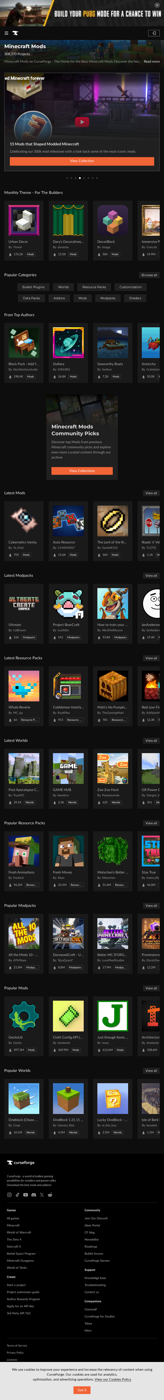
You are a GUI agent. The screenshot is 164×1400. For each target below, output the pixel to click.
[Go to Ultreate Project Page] (24, 614)
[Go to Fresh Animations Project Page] (24, 861)
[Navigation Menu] (6, 33)
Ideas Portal (92, 1225)
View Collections (82, 471)
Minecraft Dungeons (20, 1260)
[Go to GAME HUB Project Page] (68, 779)
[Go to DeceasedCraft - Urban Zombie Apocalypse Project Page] (68, 944)
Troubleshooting (95, 1285)
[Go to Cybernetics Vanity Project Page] (24, 531)
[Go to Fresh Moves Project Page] (68, 861)
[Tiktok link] (17, 1194)
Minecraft (13, 1225)
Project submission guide (23, 1292)
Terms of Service (17, 1345)
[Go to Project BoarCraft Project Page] (68, 614)
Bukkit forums (94, 1253)
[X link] (41, 1194)
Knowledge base (95, 1278)
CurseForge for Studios (100, 1316)
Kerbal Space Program (21, 1253)
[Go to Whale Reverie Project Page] (24, 696)
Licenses (12, 1360)
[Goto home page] (15, 33)
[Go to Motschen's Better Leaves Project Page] (112, 861)
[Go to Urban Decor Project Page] (24, 231)
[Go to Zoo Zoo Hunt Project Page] (112, 779)
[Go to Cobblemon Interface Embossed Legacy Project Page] (68, 696)
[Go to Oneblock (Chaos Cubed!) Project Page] (24, 1109)
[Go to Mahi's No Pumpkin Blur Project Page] (112, 696)
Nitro (88, 1330)
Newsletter (92, 1239)
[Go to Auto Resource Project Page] (68, 531)
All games (13, 1218)
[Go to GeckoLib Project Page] (24, 1026)
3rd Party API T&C (19, 1313)
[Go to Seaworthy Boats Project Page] (112, 353)
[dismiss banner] (157, 5)
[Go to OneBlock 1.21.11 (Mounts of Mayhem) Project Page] (68, 1109)
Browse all (149, 275)
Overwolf (91, 1309)
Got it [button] (82, 1390)
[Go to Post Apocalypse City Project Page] (24, 779)
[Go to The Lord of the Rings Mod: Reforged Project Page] (112, 531)
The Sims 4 (14, 1239)
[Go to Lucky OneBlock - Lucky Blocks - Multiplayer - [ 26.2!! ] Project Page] (112, 1109)
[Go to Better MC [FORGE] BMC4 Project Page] (112, 944)
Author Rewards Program (23, 1299)
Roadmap (91, 1246)
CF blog (90, 1232)
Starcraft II (14, 1246)
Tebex (88, 1323)
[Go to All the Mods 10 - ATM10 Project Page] (24, 944)
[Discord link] (33, 1194)
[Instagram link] (9, 1194)
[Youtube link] (25, 1194)
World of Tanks (17, 1267)
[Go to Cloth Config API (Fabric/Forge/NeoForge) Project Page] (68, 1026)
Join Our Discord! (96, 1218)
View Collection (82, 161)
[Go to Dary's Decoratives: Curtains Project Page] (68, 231)
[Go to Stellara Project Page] (68, 353)
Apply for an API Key (20, 1306)
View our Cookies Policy (113, 1379)
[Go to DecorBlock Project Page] (112, 231)
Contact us (92, 1292)
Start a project (16, 1285)
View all (151, 493)
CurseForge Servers (97, 1260)
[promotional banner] (82, 13)
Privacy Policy (15, 1352)
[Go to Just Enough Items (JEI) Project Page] (112, 1026)
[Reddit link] (50, 1194)
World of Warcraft (19, 1232)
